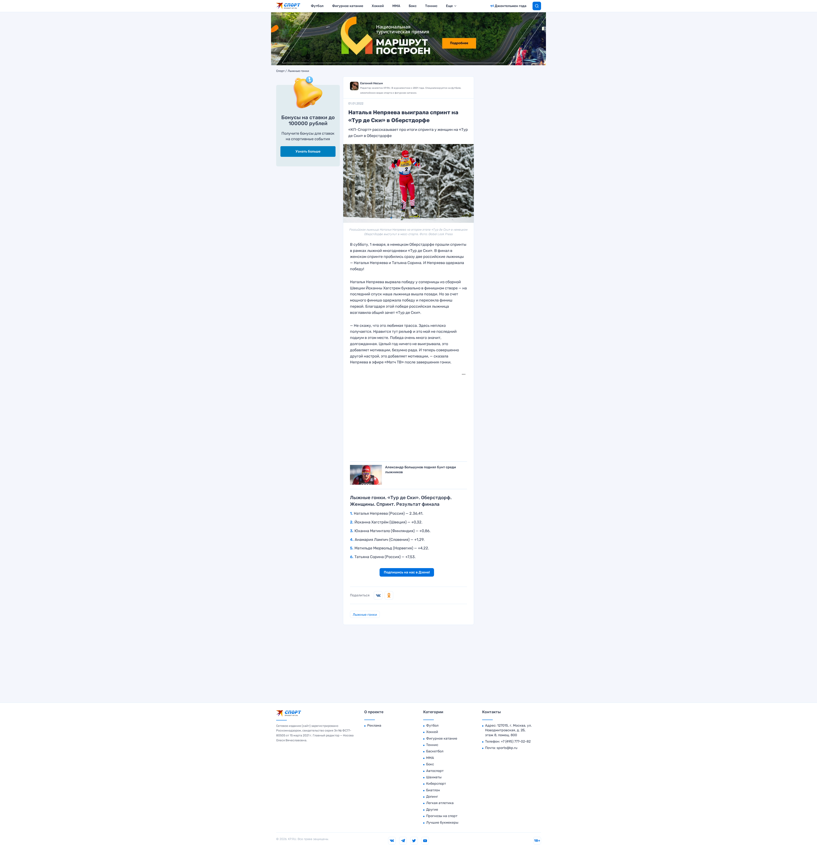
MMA (396, 6)
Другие (432, 809)
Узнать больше (308, 151)
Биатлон (433, 790)
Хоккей (378, 6)
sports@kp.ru (507, 748)
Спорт (280, 71)
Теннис (431, 6)
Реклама (374, 725)
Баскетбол (434, 751)
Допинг (432, 796)
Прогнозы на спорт (441, 816)
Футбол (317, 6)
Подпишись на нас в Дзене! (407, 572)
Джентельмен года (510, 6)
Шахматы (433, 777)
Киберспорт (436, 784)
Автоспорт (435, 771)
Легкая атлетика (440, 803)
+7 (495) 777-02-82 (516, 741)
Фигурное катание (347, 6)
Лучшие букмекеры (442, 822)
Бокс (413, 6)
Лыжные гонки (298, 71)
